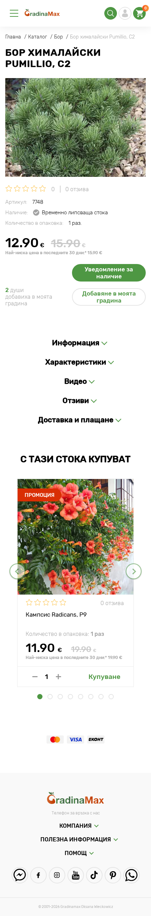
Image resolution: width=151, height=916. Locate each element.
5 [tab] (80, 696)
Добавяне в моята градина (109, 297)
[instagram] (57, 875)
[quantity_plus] (58, 676)
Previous (17, 571)
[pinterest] (113, 875)
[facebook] (38, 875)
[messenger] (20, 875)
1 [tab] (39, 696)
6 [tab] (90, 696)
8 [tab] (111, 696)
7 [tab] (101, 696)
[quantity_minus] (35, 676)
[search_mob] (110, 13)
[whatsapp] (131, 875)
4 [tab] (70, 696)
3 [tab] (60, 696)
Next (134, 571)
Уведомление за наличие (109, 273)
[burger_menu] (14, 13)
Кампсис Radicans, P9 (56, 614)
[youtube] (75, 875)
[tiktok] (94, 875)
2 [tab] (50, 696)
